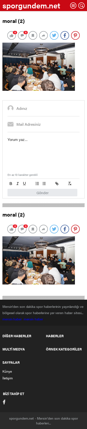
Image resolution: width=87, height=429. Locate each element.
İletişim (7, 378)
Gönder (42, 192)
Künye (7, 371)
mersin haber (13, 319)
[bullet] (44, 183)
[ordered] (37, 183)
